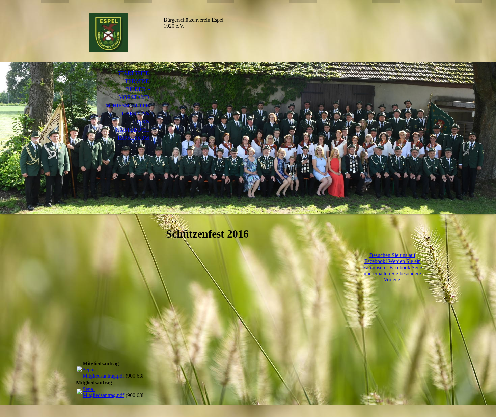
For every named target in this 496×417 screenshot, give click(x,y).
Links (141, 121)
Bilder (136, 89)
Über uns (135, 113)
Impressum (133, 138)
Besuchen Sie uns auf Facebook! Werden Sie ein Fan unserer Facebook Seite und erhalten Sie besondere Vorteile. (392, 267)
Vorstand (134, 97)
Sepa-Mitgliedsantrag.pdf (103, 373)
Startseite (133, 73)
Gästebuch (132, 130)
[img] (108, 32)
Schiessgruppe (127, 105)
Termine (137, 81)
